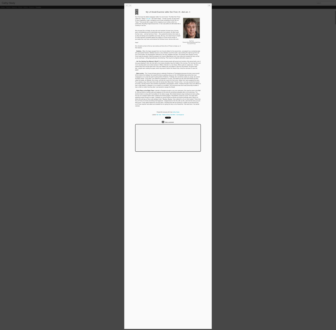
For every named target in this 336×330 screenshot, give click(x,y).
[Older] (130, 5)
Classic (3, 7)
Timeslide (38, 7)
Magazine (14, 7)
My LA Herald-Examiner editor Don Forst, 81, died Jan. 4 (168, 12)
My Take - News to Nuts (163, 114)
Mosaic (20, 7)
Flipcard (8, 7)
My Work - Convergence (177, 114)
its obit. (149, 18)
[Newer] (126, 5)
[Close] (209, 5)
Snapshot (31, 7)
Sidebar (26, 7)
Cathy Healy (176, 112)
